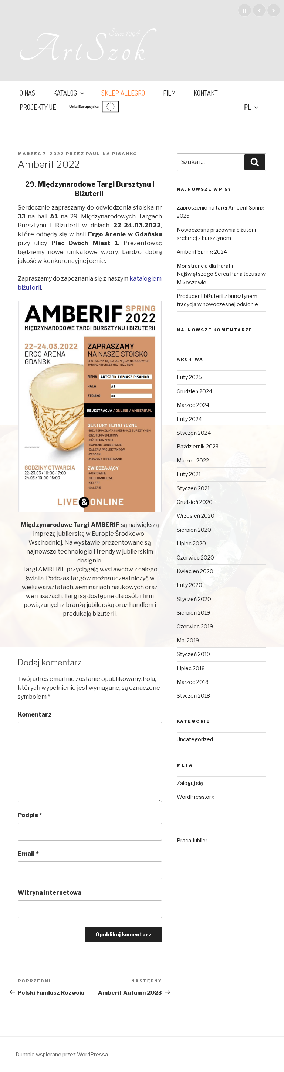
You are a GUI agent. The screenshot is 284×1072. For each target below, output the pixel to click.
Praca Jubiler (192, 840)
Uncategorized (195, 739)
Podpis (30, 815)
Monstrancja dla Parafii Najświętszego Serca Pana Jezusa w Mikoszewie (221, 274)
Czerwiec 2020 (195, 557)
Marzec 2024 (193, 405)
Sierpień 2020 (194, 530)
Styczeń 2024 (194, 433)
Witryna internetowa (49, 892)
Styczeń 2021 (193, 488)
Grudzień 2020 (195, 502)
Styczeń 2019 (193, 654)
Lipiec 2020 (191, 543)
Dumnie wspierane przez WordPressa (62, 1054)
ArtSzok (83, 49)
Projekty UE (38, 107)
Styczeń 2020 (194, 599)
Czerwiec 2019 (195, 626)
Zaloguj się (190, 783)
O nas (27, 93)
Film (169, 93)
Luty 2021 (189, 474)
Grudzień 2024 (194, 391)
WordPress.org (195, 797)
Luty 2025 (189, 377)
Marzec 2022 (193, 460)
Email (28, 853)
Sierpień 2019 (193, 613)
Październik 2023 (198, 446)
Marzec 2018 (193, 682)
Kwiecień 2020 (195, 571)
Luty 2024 (189, 419)
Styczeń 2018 (193, 695)
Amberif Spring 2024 (202, 251)
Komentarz (35, 714)
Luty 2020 (189, 585)
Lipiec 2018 (191, 668)
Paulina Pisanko (112, 153)
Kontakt (205, 93)
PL (247, 107)
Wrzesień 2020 (195, 515)
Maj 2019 (188, 640)
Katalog (65, 93)
